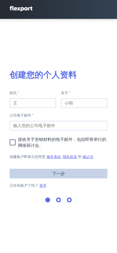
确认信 (87, 156)
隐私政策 (70, 156)
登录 (42, 185)
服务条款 (53, 156)
